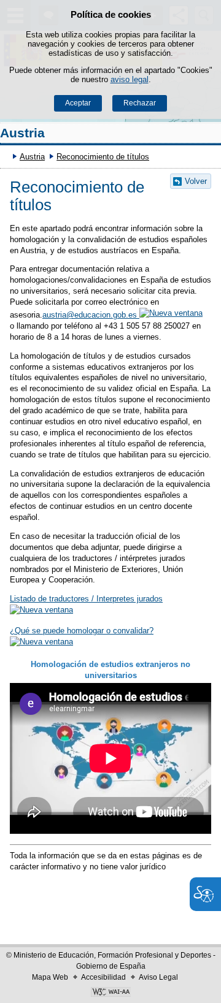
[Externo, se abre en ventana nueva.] (110, 993)
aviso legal (129, 79)
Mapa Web (50, 977)
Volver (196, 181)
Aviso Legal (158, 977)
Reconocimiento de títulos (102, 156)
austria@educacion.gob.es (90, 314)
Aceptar (78, 103)
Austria (22, 133)
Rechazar (139, 103)
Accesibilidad (103, 977)
